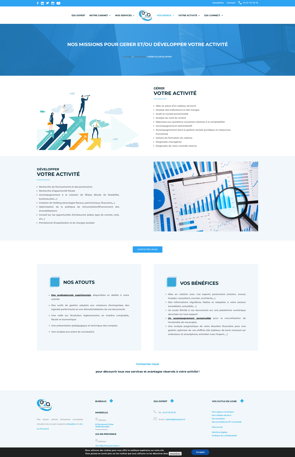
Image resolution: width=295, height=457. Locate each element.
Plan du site (217, 427)
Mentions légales (219, 432)
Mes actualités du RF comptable (227, 422)
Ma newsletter (218, 418)
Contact (231, 3)
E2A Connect (212, 15)
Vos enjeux (164, 15)
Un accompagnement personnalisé (189, 318)
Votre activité (187, 15)
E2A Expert (78, 15)
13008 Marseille (102, 426)
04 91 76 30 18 (169, 412)
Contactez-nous (147, 249)
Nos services (123, 15)
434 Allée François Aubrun (107, 446)
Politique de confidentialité (224, 435)
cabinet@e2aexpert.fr (175, 419)
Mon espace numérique (223, 412)
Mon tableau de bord (221, 415)
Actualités (218, 3)
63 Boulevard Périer (104, 424)
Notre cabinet (98, 15)
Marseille (71, 424)
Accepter (200, 452)
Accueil (127, 57)
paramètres (175, 453)
